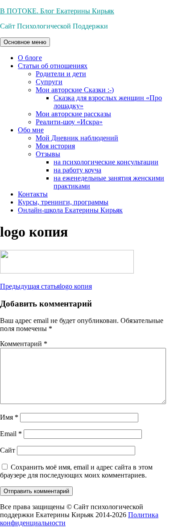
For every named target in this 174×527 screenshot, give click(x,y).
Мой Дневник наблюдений (77, 138)
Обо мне (31, 130)
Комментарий (23, 343)
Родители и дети (61, 74)
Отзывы (48, 154)
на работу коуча (77, 170)
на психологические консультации (106, 162)
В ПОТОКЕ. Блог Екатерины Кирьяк (57, 11)
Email (11, 433)
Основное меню (25, 42)
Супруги (49, 82)
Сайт (7, 450)
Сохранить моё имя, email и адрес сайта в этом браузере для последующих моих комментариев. (76, 471)
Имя (9, 417)
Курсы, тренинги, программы (63, 202)
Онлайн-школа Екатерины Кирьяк (70, 210)
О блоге (30, 57)
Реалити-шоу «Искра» (69, 122)
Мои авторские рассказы (73, 114)
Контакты (33, 194)
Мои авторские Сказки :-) (75, 90)
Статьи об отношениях (52, 65)
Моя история (55, 146)
